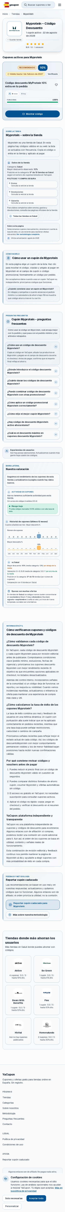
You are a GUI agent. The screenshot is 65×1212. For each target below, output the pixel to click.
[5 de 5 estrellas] (42, 44)
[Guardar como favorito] (56, 84)
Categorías (8, 1102)
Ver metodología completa (27, 234)
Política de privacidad (13, 1139)
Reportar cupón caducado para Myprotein (30, 905)
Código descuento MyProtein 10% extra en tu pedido (26, 84)
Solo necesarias (14, 1198)
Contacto (7, 1124)
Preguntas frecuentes (13, 1118)
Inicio (5, 14)
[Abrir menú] (59, 5)
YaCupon (9, 1074)
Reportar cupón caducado (16, 1159)
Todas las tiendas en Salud (25, 216)
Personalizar (12, 1206)
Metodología (9, 1113)
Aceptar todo (36, 1198)
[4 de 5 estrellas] (39, 44)
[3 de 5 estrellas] (35, 44)
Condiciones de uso (13, 1144)
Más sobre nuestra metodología (30, 914)
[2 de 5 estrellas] (31, 44)
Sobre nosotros (11, 1108)
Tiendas (16, 14)
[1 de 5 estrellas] (27, 44)
